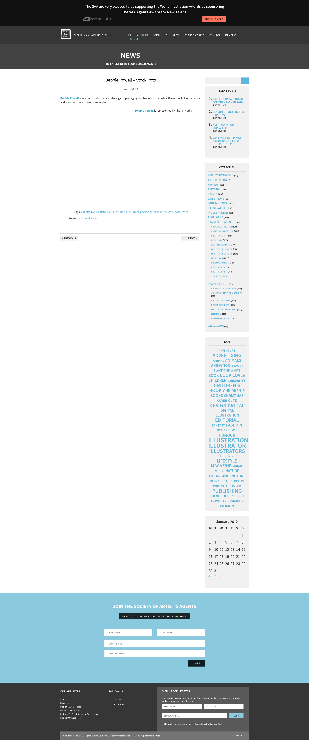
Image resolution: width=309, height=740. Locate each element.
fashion (234, 425)
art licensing (217, 180)
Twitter (117, 699)
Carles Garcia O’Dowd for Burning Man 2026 (228, 100)
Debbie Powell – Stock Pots (130, 80)
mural (237, 466)
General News (89, 218)
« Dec (210, 576)
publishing (215, 217)
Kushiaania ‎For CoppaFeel (223, 126)
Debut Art (216, 240)
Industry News (218, 212)
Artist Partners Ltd (222, 231)
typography (232, 501)
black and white (227, 370)
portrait (220, 486)
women (227, 505)
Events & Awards (194, 35)
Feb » (217, 576)
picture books (232, 481)
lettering (227, 456)
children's (237, 380)
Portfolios (160, 35)
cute (232, 400)
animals (233, 360)
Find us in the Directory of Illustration (112, 735)
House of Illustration (70, 710)
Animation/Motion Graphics (226, 293)
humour (227, 435)
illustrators (132, 212)
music (219, 471)
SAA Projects (217, 284)
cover (222, 400)
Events (213, 194)
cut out (85, 212)
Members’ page (152, 735)
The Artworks (219, 276)
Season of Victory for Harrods (228, 113)
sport (239, 496)
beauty (237, 365)
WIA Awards (216, 326)
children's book (224, 387)
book (213, 375)
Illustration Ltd (220, 244)
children (217, 380)
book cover (232, 375)
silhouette (160, 212)
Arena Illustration (222, 226)
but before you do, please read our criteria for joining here (154, 616)
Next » (192, 238)
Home (128, 35)
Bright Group (218, 235)
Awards (213, 184)
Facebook (119, 704)
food (94, 212)
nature (232, 470)
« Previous (69, 238)
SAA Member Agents (221, 222)
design (217, 405)
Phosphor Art (219, 271)
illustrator (118, 212)
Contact (214, 35)
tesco (185, 212)
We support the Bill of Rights (77, 735)
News (175, 35)
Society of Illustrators (71, 717)
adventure (227, 350)
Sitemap (138, 735)
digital (236, 405)
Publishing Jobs (220, 318)
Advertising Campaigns (223, 288)
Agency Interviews (221, 175)
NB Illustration (220, 262)
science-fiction (222, 496)
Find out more (214, 19)
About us (142, 35)
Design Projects (220, 305)
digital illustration (227, 413)
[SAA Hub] (86, 33)
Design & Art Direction (70, 706)
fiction (222, 430)
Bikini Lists (65, 703)
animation (220, 365)
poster (235, 486)
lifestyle (227, 461)
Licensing (216, 314)
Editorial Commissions (224, 309)
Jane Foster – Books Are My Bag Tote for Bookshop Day (227, 141)
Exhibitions (216, 198)
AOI (62, 699)
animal (218, 361)
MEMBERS (230, 35)
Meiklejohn (217, 258)
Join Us (134, 38)
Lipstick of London (222, 249)
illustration (104, 212)
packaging (146, 212)
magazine (221, 465)
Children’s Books (220, 300)
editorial (214, 189)
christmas (233, 395)
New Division (218, 267)
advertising (227, 355)
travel (216, 501)
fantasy (218, 425)
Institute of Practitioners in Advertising (79, 714)
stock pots (173, 212)
